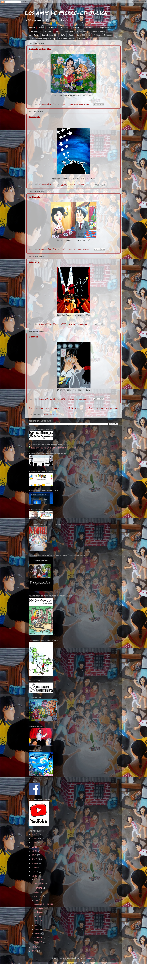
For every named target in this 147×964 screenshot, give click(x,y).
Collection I (76, 28)
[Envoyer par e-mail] (94, 104)
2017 (34, 871)
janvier (38, 941)
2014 (34, 951)
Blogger (91, 958)
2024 (35, 842)
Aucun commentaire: (79, 104)
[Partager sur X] (99, 104)
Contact (82, 39)
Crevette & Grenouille (67, 39)
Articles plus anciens (103, 408)
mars (37, 933)
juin (36, 900)
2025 (35, 838)
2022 (35, 851)
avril (37, 929)
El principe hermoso (97, 31)
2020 (35, 859)
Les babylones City (49, 35)
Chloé (70, 35)
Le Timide (34, 197)
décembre (39, 879)
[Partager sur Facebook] (101, 104)
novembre (39, 883)
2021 (34, 855)
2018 (34, 867)
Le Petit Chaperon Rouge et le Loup (42, 39)
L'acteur (33, 336)
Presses (97, 35)
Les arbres (64, 28)
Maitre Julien (33, 35)
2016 (34, 876)
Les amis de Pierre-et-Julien (66, 12)
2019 (34, 863)
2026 (35, 834)
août (37, 892)
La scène (34, 261)
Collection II (88, 28)
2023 (35, 846)
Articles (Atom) (51, 414)
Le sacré (48, 31)
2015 (34, 947)
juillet (38, 896)
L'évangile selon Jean (105, 28)
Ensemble (34, 116)
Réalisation (81, 31)
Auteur (41, 28)
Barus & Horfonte (83, 35)
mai (36, 925)
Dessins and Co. (35, 31)
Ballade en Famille (40, 48)
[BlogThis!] (97, 104)
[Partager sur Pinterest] (103, 104)
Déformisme (68, 31)
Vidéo (58, 31)
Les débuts (52, 28)
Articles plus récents (44, 408)
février (38, 937)
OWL (63, 35)
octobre (38, 887)
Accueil (32, 28)
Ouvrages (108, 35)
